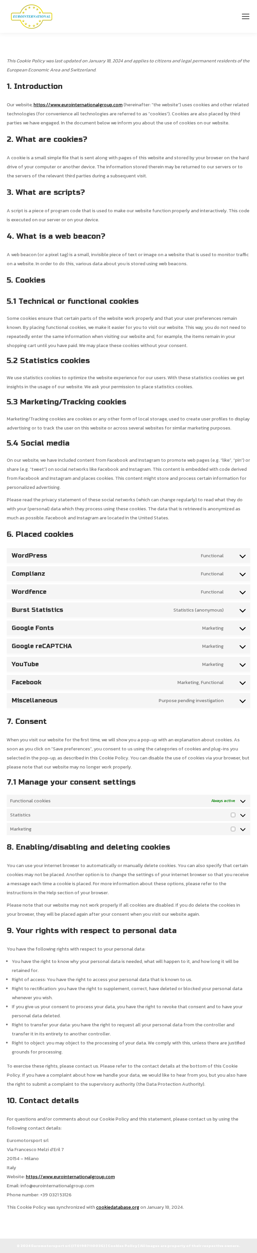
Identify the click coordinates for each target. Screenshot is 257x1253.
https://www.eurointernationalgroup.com (77, 104)
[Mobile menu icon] (245, 16)
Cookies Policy (122, 1245)
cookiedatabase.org (117, 1207)
